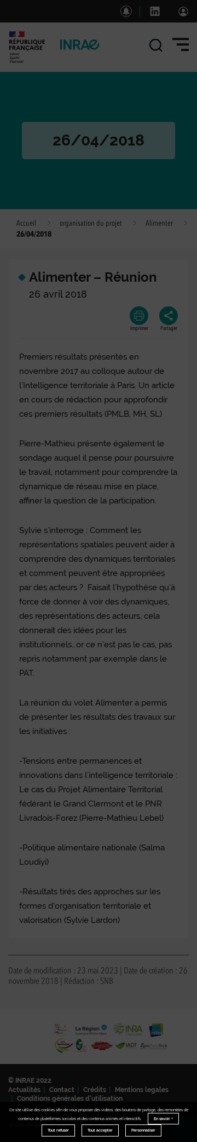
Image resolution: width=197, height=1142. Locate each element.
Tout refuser (58, 1130)
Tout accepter (100, 1130)
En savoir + (163, 1118)
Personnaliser (143, 1130)
